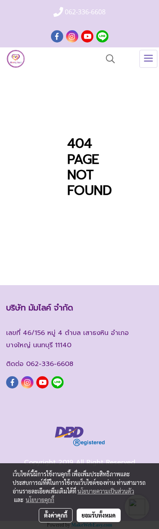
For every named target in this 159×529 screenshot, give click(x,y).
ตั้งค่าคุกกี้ (55, 515)
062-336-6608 (49, 364)
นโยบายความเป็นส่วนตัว (105, 491)
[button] (107, 58)
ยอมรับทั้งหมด (99, 515)
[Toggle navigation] (148, 59)
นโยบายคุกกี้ (40, 499)
